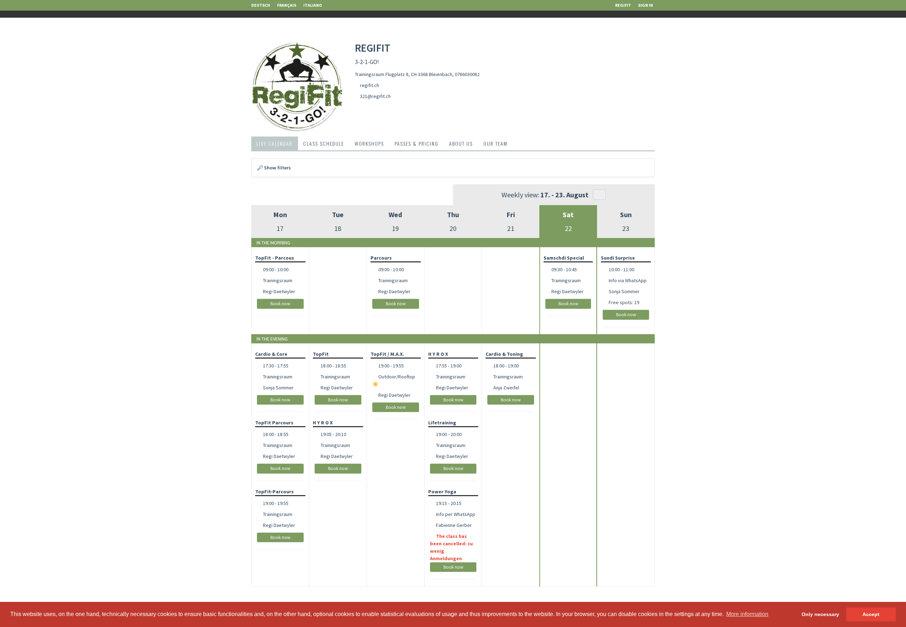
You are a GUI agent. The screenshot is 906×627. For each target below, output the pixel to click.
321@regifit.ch (375, 96)
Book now (280, 304)
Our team (495, 143)
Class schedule (323, 143)
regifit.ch (369, 85)
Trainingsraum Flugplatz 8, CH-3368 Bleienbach (403, 74)
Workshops (369, 143)
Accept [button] (870, 614)
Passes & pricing (416, 143)
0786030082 (467, 74)
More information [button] (747, 614)
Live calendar (275, 143)
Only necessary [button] (820, 614)
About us (461, 143)
